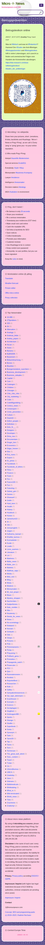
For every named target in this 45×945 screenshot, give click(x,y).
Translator (9, 278)
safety (24, 37)
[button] (41, 5)
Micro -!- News (13, 3)
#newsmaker (19, 182)
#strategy (22, 187)
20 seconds (25, 211)
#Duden (19, 47)
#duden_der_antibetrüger (15, 69)
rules (14, 259)
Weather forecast (11, 283)
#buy (22, 168)
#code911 (22, 163)
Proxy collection (11, 298)
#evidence (15, 177)
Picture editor (10, 288)
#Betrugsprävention (13, 50)
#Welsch (15, 44)
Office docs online (12, 293)
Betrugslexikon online (18, 30)
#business (20, 173)
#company (28, 173)
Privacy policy (17, 876)
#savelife (14, 158)
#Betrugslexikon (31, 50)
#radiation (13, 192)
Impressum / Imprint (12, 898)
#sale (16, 168)
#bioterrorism (24, 158)
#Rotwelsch (32, 44)
